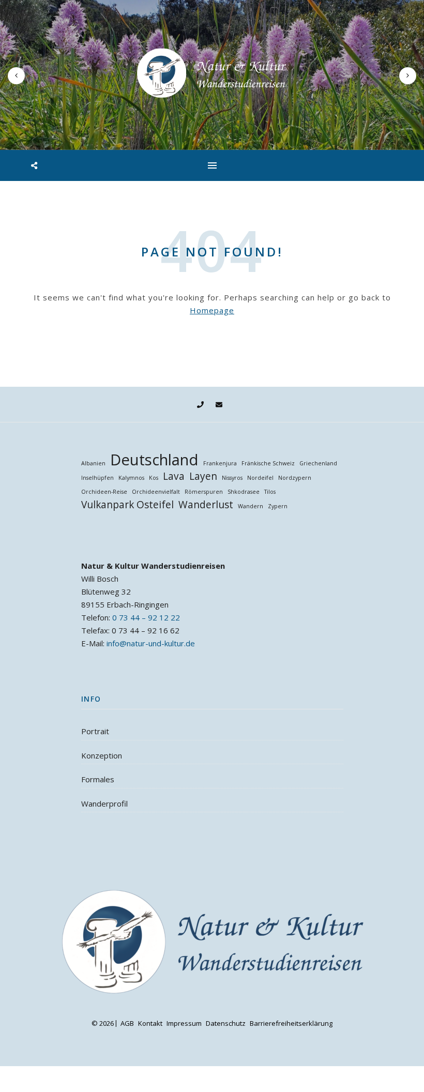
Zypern (277, 506)
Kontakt (150, 1023)
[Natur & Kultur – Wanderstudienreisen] (212, 73)
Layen (203, 476)
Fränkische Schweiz (268, 463)
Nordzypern (294, 477)
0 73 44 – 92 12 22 (146, 617)
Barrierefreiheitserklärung (291, 1023)
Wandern (250, 506)
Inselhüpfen (97, 477)
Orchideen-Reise (104, 491)
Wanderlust (205, 504)
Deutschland (154, 459)
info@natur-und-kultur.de (151, 643)
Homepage (212, 310)
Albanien (93, 463)
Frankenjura (220, 463)
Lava (174, 476)
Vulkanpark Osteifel (127, 504)
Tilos (270, 491)
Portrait (95, 731)
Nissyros (232, 477)
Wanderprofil (104, 803)
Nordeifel (260, 477)
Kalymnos (131, 477)
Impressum (184, 1023)
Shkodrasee (244, 491)
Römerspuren (204, 491)
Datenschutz (226, 1023)
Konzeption (101, 755)
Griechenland (318, 463)
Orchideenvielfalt (156, 491)
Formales (97, 779)
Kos (153, 477)
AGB (127, 1023)
